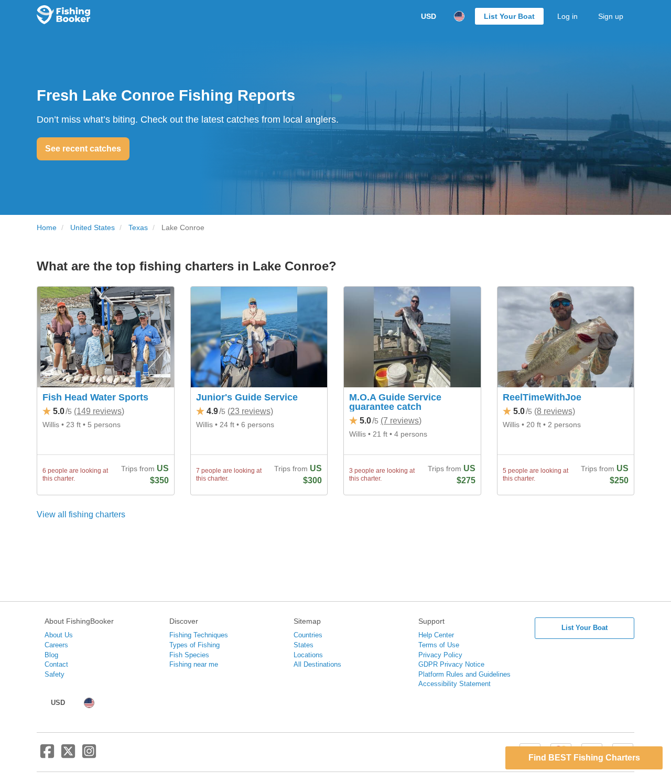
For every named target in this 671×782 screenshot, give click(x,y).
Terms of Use (438, 645)
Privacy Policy (440, 655)
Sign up (610, 16)
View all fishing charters (81, 514)
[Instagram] (89, 755)
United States (92, 228)
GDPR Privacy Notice (451, 664)
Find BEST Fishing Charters (584, 757)
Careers (56, 645)
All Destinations (317, 664)
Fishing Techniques (198, 635)
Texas (138, 228)
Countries (308, 635)
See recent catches (83, 148)
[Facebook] (47, 755)
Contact (56, 664)
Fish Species (189, 655)
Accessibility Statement (454, 684)
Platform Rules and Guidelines (464, 674)
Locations (308, 655)
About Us (59, 635)
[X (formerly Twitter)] (68, 755)
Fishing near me (193, 664)
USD (428, 16)
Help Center (436, 635)
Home (47, 228)
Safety (54, 674)
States (303, 645)
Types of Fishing (194, 645)
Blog (51, 655)
